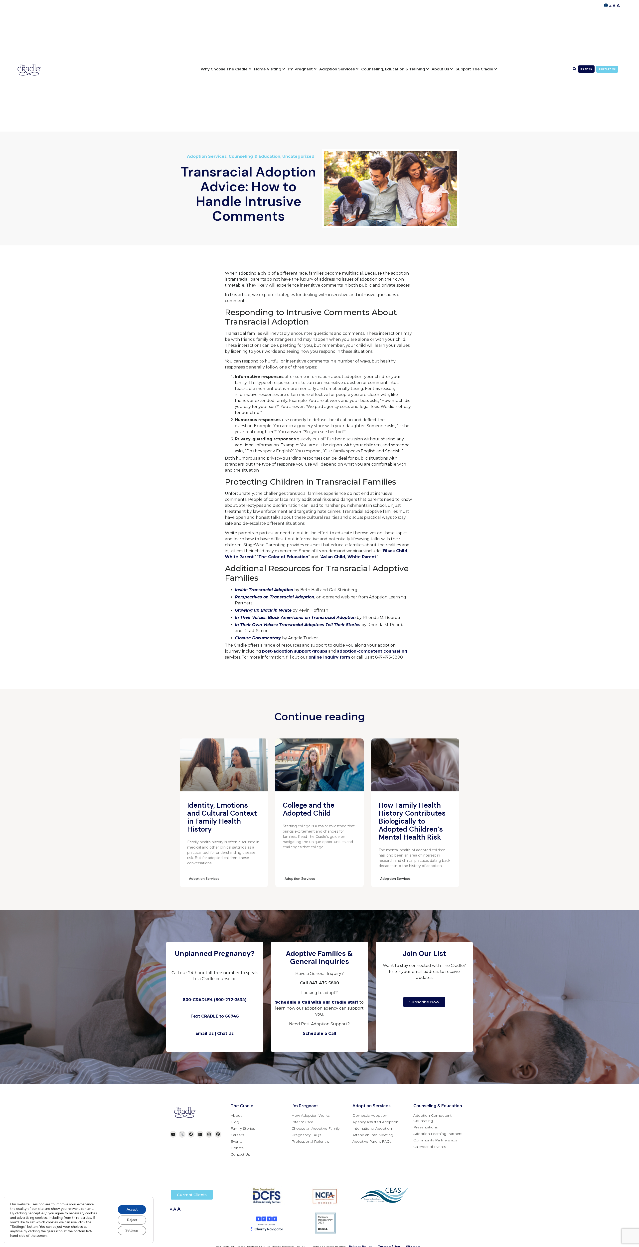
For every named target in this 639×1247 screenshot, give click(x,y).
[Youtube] (173, 1134)
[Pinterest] (218, 1134)
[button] (574, 69)
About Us (440, 69)
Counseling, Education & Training (393, 69)
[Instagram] (209, 1134)
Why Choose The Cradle (224, 69)
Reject (132, 1220)
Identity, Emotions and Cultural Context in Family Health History (222, 817)
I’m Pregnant (300, 69)
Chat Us (225, 1033)
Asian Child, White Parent (348, 556)
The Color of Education (283, 556)
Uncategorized (298, 156)
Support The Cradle (474, 69)
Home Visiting (267, 69)
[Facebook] (191, 1134)
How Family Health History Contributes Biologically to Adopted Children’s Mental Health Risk (412, 821)
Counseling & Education (254, 156)
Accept (132, 1209)
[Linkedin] (200, 1134)
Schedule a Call (319, 1033)
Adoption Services (337, 69)
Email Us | (205, 1033)
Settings (132, 1230)
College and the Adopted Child (308, 809)
